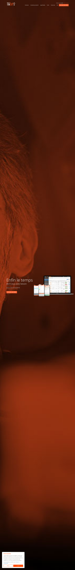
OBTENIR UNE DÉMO (64, 5)
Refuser (8, 565)
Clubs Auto (53, 5)
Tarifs (48, 5)
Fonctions (27, 5)
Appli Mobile (42, 5)
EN (57, 5)
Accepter (18, 565)
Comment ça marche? (34, 5)
